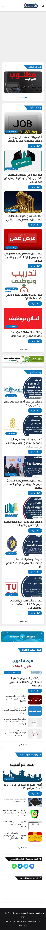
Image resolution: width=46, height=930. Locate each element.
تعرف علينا (23, 925)
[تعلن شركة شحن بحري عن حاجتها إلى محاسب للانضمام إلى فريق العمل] (23, 82)
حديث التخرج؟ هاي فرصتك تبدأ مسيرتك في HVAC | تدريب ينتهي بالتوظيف (25, 682)
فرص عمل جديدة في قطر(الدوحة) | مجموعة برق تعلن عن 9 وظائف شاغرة (24, 484)
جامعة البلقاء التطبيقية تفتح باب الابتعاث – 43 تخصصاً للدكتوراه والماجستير (14, 813)
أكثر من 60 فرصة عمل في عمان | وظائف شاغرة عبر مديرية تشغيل (25, 139)
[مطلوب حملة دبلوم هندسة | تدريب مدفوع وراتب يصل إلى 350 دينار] (35, 699)
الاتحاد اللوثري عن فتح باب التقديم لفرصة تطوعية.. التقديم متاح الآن (15, 710)
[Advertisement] (23, 38)
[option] (23, 82)
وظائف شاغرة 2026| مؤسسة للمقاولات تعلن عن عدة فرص (26, 334)
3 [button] (21, 97)
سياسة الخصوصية (33, 921)
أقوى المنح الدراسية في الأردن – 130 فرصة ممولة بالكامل (23, 786)
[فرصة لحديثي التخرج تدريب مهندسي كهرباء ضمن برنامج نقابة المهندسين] (35, 734)
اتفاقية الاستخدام (20, 921)
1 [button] (26, 97)
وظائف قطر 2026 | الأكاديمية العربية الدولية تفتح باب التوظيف (23, 523)
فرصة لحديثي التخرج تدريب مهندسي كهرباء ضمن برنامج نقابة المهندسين (15, 733)
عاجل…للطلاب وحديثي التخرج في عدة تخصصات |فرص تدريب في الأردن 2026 (14, 721)
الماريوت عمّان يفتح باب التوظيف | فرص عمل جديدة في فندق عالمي (24, 217)
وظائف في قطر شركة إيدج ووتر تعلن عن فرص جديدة (23, 403)
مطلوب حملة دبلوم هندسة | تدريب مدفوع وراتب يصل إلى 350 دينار (15, 698)
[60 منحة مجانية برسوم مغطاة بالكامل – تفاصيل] (35, 802)
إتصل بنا (9, 921)
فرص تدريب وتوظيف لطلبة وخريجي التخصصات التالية (23, 296)
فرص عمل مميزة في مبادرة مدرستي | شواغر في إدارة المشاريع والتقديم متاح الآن (23, 257)
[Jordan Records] (31, 5)
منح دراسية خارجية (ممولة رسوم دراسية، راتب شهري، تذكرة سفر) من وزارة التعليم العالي (14, 835)
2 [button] (24, 97)
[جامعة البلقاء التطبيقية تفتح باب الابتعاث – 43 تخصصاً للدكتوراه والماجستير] (35, 814)
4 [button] (19, 97)
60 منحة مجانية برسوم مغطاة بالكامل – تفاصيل (15, 800)
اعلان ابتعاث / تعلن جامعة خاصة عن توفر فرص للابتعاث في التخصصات (14, 824)
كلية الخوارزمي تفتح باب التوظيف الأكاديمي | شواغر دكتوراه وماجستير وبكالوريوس (23, 178)
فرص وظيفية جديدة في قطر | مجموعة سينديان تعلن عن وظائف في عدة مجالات (24, 443)
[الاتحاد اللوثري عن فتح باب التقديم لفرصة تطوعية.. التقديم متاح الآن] (35, 711)
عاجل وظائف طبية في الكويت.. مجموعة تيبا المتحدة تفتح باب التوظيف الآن (26, 604)
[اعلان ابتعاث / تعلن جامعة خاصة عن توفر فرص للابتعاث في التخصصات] (35, 825)
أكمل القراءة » (35, 146)
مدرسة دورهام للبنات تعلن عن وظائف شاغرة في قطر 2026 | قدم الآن (24, 563)
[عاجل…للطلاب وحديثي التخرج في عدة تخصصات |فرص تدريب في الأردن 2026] (35, 722)
